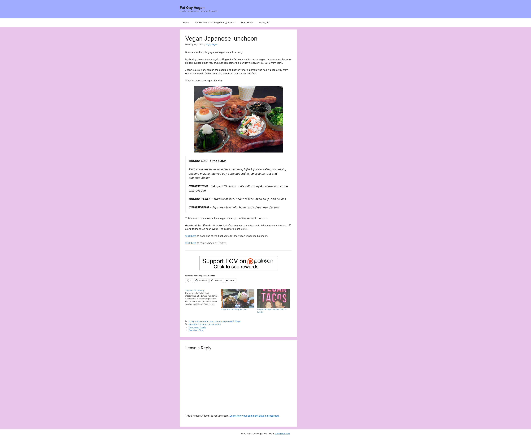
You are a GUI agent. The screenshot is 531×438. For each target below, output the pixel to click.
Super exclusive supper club (234, 309)
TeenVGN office (195, 330)
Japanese (192, 324)
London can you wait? (224, 321)
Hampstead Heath (197, 327)
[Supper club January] (203, 297)
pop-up (210, 324)
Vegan (238, 321)
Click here (190, 236)
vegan (218, 324)
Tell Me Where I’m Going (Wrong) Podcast (215, 22)
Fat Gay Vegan (192, 8)
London (202, 324)
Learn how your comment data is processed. (254, 415)
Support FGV (247, 22)
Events (186, 22)
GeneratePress (282, 433)
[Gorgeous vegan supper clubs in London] (273, 298)
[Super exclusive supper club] (237, 298)
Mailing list (264, 22)
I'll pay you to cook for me (200, 321)
